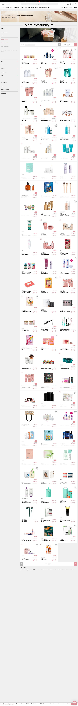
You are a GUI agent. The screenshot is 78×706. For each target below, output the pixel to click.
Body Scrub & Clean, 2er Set (46, 483)
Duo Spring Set (43, 559)
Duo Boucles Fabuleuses (26, 502)
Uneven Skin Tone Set (64, 540)
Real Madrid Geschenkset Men (46, 196)
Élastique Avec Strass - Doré (26, 425)
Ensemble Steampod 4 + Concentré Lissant (45, 330)
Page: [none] (65, 44)
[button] (76, 1)
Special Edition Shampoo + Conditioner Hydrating (65, 139)
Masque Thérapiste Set (64, 368)
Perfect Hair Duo (63, 483)
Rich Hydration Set (25, 82)
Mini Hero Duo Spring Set (26, 311)
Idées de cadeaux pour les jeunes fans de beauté (9, 51)
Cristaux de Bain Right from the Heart (64, 254)
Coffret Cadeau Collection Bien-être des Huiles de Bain (45, 540)
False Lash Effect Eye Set (65, 387)
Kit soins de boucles (64, 158)
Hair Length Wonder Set (64, 273)
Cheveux (7, 7)
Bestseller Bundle (25, 63)
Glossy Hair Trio (25, 139)
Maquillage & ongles (29, 7)
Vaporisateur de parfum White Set (45, 521)
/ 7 (69, 44)
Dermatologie (16, 7)
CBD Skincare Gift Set (45, 464)
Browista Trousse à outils (65, 120)
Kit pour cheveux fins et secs (45, 216)
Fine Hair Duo (24, 101)
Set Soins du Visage (25, 330)
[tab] (9, 43)
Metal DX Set (24, 120)
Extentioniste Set (63, 82)
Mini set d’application (64, 101)
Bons (2, 35)
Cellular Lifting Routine (26, 540)
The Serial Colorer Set (45, 254)
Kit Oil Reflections (44, 158)
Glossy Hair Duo (44, 82)
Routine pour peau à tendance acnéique (45, 139)
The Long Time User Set (64, 292)
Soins (11, 7)
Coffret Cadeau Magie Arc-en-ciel (27, 349)
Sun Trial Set (62, 502)
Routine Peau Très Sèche (26, 483)
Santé (49, 7)
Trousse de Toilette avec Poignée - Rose (45, 425)
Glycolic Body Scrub (45, 502)
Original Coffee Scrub (26, 464)
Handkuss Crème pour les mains (65, 521)
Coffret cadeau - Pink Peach (45, 349)
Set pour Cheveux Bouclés (65, 235)
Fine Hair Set (62, 63)
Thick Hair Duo (43, 235)
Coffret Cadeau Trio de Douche (45, 387)
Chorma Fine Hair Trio (26, 387)
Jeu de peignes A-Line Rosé (65, 311)
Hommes (36, 7)
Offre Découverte (44, 292)
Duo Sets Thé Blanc (63, 464)
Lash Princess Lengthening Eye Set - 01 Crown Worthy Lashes (65, 330)
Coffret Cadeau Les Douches (44, 444)
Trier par (22, 44)
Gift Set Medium (44, 311)
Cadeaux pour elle (4, 42)
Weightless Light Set (26, 158)
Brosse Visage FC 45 (25, 254)
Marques (3, 7)
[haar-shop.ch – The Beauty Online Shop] (6, 4)
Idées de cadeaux (4, 39)
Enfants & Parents (43, 7)
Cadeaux (71, 7)
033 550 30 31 (66, 1)
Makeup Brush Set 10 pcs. (26, 368)
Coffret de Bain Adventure (46, 368)
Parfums (22, 7)
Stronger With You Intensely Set (25, 196)
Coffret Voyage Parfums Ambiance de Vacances (26, 273)
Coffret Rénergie (25, 559)
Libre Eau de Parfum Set (64, 349)
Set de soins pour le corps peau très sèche (65, 216)
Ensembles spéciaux (5, 46)
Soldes (75, 7)
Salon (62, 7)
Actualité (66, 7)
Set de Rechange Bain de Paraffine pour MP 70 (26, 292)
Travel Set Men (43, 63)
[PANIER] (75, 4)
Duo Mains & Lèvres (44, 273)
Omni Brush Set (24, 521)
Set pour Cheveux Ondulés (46, 120)
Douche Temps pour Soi (26, 235)
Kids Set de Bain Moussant (27, 216)
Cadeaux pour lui (4, 32)
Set (41, 101)
